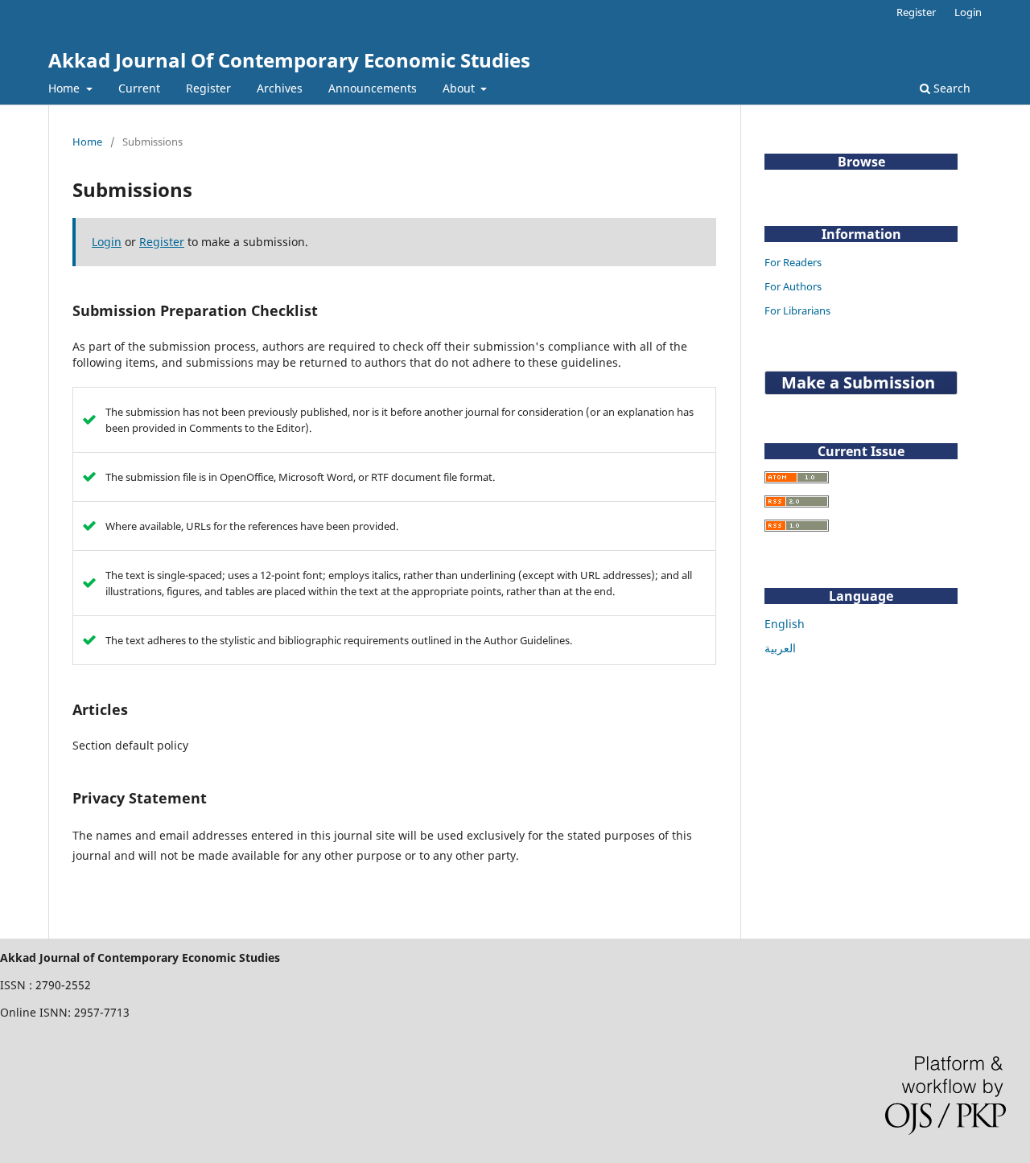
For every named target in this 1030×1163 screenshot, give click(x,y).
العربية (780, 647)
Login (968, 12)
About (460, 88)
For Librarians (797, 310)
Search (950, 88)
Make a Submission (858, 382)
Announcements (372, 88)
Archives (280, 88)
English (784, 623)
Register (208, 88)
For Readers (793, 262)
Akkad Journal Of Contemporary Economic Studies (289, 60)
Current (139, 88)
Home (65, 88)
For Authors (793, 286)
